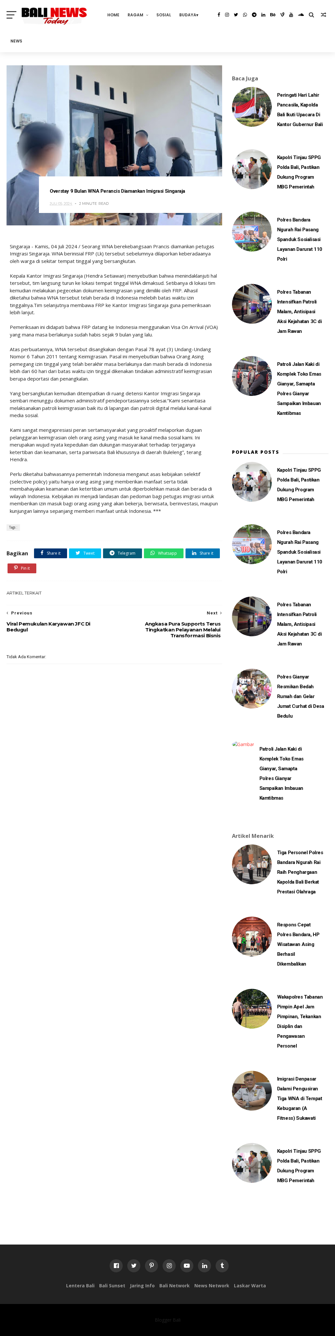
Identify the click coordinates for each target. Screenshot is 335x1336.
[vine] (282, 14)
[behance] (272, 14)
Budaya (187, 15)
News (16, 41)
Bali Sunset (112, 1285)
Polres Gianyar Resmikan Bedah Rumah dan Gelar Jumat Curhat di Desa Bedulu (300, 696)
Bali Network (174, 1285)
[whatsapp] (245, 14)
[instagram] (227, 14)
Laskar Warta (250, 1285)
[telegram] (254, 14)
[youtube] (291, 14)
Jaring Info (142, 1285)
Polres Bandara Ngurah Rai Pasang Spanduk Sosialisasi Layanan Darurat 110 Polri (299, 239)
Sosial (163, 15)
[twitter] (236, 14)
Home (113, 15)
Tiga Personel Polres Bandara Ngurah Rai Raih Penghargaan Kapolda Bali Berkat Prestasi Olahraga (300, 872)
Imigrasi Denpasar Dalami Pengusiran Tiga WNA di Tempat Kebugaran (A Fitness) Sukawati (299, 1098)
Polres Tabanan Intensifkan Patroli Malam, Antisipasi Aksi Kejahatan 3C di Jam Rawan (299, 311)
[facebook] (219, 14)
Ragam (135, 15)
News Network (211, 1285)
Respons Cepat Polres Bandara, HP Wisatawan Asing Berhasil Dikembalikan (298, 944)
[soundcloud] (301, 14)
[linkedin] (263, 14)
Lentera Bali (80, 1285)
